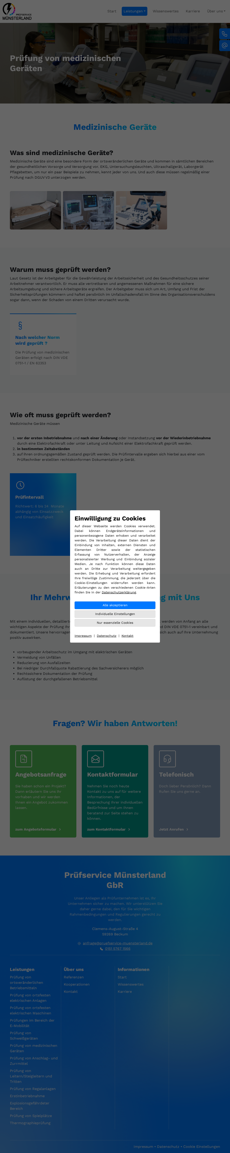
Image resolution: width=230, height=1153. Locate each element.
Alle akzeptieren (115, 605)
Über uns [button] (215, 11)
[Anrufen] (224, 33)
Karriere (193, 11)
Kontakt (127, 635)
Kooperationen (77, 984)
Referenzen (74, 977)
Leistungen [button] (133, 11)
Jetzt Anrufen (171, 829)
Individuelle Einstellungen (115, 614)
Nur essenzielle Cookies (115, 622)
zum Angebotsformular (35, 829)
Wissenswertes (166, 11)
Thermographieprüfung (30, 1123)
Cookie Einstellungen (201, 1146)
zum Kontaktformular (106, 829)
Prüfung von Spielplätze (31, 1116)
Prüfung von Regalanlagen (33, 1089)
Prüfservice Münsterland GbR (115, 880)
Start (111, 11)
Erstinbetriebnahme (27, 1096)
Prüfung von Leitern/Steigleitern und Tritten (31, 1076)
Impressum (83, 635)
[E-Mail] (224, 45)
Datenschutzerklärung (119, 592)
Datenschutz (106, 635)
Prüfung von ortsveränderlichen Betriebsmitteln (26, 982)
